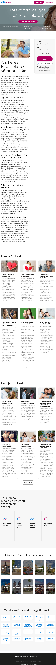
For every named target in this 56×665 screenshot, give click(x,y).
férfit (40, 43)
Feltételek (39, 661)
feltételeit (41, 67)
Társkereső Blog (10, 31)
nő (47, 49)
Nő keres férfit (27, 661)
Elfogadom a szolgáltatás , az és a (44, 67)
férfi (40, 49)
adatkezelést (46, 67)
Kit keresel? (40, 41)
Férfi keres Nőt (33, 661)
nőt (47, 43)
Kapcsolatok (16, 31)
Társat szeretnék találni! (28, 21)
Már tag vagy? (44, 70)
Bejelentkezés (49, 2)
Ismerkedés (22, 661)
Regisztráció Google (45, 63)
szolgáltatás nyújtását (45, 68)
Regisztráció (39, 2)
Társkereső (3, 31)
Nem (38, 47)
